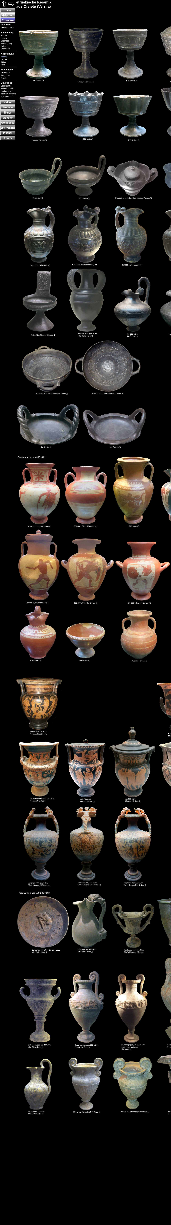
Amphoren (5, 75)
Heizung (4, 46)
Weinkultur (5, 72)
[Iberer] (7, 114)
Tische (3, 35)
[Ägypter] (7, 119)
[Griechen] (7, 17)
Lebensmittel (6, 86)
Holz (2, 64)
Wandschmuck (7, 27)
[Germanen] (7, 109)
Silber (3, 62)
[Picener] (7, 135)
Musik (3, 78)
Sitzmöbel (5, 41)
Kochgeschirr (6, 91)
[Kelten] (7, 104)
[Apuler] (7, 140)
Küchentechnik (7, 88)
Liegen (3, 38)
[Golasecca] (7, 124)
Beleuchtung (6, 43)
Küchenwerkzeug (8, 94)
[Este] (7, 129)
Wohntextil (5, 49)
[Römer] (7, 12)
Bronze (3, 59)
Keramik (4, 57)
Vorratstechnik (6, 96)
